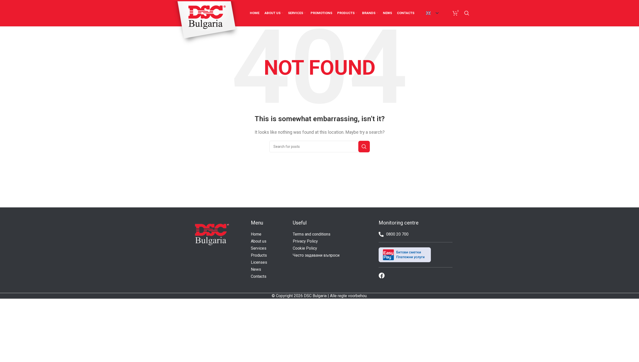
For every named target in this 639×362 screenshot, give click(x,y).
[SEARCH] (364, 146)
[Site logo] (206, 23)
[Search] (467, 13)
